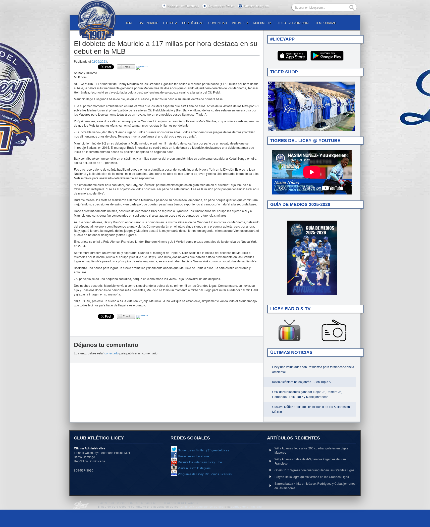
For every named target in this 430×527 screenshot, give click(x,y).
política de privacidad (246, 506)
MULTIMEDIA (262, 23)
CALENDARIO (148, 23)
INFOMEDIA (240, 23)
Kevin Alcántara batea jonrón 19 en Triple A (301, 382)
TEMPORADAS (325, 23)
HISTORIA (170, 23)
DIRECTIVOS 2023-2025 (293, 23)
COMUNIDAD (217, 23)
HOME (129, 23)
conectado (112, 353)
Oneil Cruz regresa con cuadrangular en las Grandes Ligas (314, 470)
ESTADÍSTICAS (192, 23)
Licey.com (97, 20)
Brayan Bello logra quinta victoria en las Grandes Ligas (311, 477)
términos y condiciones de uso (202, 506)
